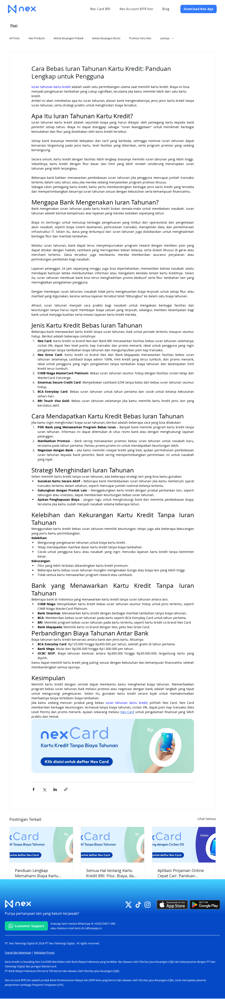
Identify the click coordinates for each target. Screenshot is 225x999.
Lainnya (164, 38)
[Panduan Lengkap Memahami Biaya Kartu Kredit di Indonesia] (41, 845)
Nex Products (37, 38)
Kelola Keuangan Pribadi (68, 38)
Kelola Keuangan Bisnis (106, 38)
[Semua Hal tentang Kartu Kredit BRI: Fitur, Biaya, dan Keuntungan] (112, 845)
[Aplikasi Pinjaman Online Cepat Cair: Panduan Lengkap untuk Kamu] (184, 845)
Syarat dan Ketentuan (18, 952)
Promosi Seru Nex (140, 38)
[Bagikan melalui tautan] (66, 789)
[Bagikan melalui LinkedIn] (55, 789)
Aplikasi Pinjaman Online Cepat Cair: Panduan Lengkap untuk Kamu (181, 873)
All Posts (14, 38)
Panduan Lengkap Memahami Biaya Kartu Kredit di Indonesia (36, 873)
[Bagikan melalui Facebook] (33, 789)
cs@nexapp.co (93, 928)
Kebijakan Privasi (44, 952)
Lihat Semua (207, 819)
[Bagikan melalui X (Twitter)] (44, 789)
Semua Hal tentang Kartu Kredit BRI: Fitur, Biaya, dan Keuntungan (111, 873)
